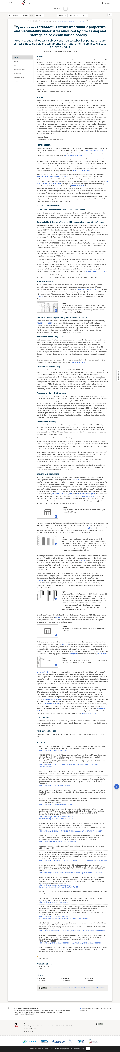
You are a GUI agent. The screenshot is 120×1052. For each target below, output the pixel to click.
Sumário (15, 15)
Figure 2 (92, 528)
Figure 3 (41, 580)
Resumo (61, 15)
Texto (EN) (72, 15)
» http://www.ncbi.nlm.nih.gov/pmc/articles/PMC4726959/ (58, 886)
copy (88, 21)
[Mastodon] (26, 1031)
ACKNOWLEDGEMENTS (19, 69)
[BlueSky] (24, 1031)
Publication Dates (19, 77)
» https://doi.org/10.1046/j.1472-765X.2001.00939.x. (56, 765)
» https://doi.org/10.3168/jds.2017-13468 (53, 750)
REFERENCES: (17, 73)
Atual (31, 15)
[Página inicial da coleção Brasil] (15, 1027)
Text (15, 65)
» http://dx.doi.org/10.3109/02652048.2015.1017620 (56, 818)
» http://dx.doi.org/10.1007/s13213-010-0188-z (86, 873)
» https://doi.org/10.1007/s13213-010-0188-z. (54, 873)
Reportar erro (118, 375)
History (16, 81)
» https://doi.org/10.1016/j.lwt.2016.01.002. (54, 916)
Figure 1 (41, 296)
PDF (83, 15)
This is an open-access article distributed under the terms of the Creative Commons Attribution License (77, 988)
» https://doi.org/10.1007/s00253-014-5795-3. (54, 785)
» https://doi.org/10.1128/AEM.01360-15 (53, 860)
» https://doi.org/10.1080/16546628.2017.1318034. (56, 804)
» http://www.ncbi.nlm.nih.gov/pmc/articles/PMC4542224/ (87, 860)
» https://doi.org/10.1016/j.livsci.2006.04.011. (54, 943)
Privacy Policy (80, 1048)
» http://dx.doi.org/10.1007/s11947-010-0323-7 (86, 831)
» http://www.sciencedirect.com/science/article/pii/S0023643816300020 (63, 917)
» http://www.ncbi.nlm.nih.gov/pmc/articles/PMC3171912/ (59, 841)
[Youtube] (32, 1031)
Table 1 (77, 480)
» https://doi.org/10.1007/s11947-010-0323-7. (54, 831)
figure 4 (66, 644)
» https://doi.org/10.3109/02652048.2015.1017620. (56, 817)
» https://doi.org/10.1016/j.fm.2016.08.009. (53, 902)
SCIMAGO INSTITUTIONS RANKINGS (65, 51)
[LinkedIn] (28, 1031)
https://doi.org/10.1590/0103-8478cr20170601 (71, 21)
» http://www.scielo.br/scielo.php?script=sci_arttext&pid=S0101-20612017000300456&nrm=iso (72, 931)
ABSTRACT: (17, 57)
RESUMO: (16, 61)
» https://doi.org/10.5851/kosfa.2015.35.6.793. (55, 885)
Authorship (47, 51)
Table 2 (59, 617)
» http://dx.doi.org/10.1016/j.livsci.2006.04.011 (86, 943)
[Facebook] (30, 1031)
